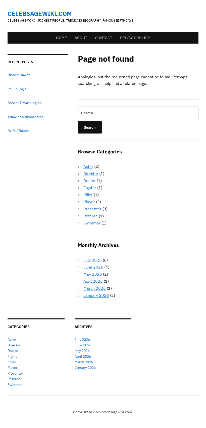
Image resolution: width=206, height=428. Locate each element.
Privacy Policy (135, 37)
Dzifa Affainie (18, 130)
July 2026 (92, 259)
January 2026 (96, 295)
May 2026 (92, 274)
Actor (88, 166)
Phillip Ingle (17, 89)
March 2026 (94, 288)
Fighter (89, 187)
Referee (90, 215)
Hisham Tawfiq (19, 75)
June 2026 (93, 267)
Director (90, 173)
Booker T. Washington (25, 103)
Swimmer (91, 222)
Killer (88, 194)
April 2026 (93, 281)
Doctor (89, 180)
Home (61, 37)
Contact (103, 37)
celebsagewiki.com (40, 14)
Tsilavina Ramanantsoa (25, 117)
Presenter (92, 208)
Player (89, 201)
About (81, 37)
